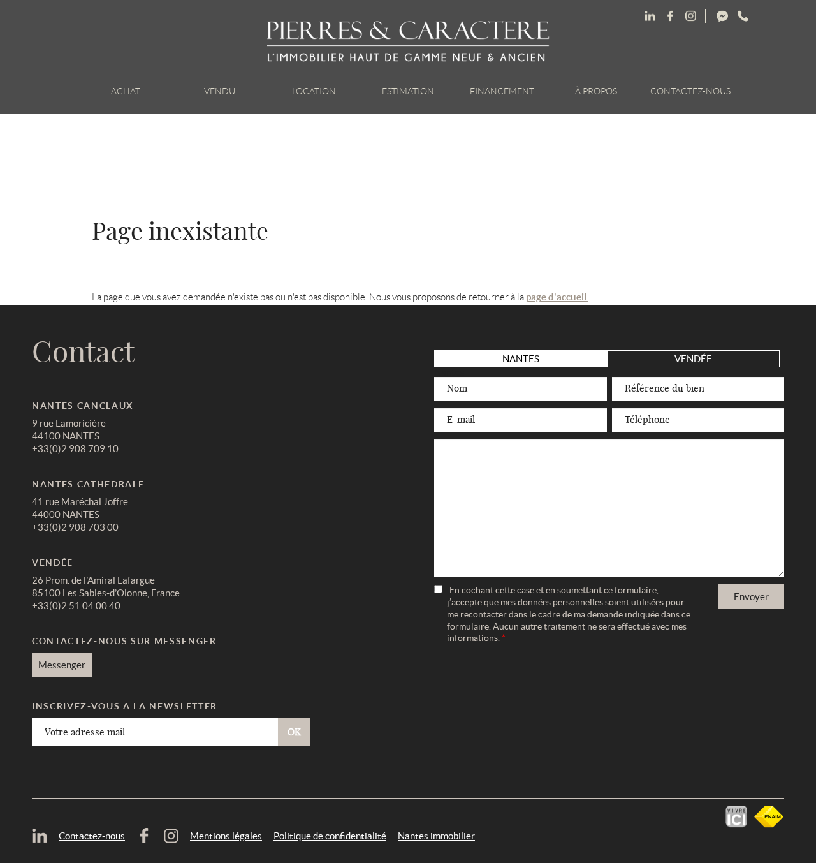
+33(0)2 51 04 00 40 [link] (76, 605)
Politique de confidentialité (329, 836)
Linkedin (670, 16)
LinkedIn (649, 16)
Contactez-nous (690, 91)
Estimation (408, 91)
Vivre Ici (736, 817)
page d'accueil (557, 296)
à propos (596, 91)
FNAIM (769, 817)
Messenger (769, 16)
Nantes (520, 358)
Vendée (693, 358)
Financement (502, 91)
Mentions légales (226, 836)
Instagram (742, 16)
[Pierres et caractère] (408, 42)
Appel (783, 16)
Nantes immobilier (436, 836)
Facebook (690, 16)
